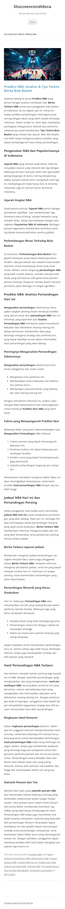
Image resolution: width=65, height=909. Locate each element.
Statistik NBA (34, 866)
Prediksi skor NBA (47, 862)
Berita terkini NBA (40, 858)
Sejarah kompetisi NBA (15, 866)
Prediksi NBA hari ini (27, 862)
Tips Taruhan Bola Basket (16, 870)
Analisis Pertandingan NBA (17, 858)
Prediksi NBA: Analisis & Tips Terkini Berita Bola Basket (31, 88)
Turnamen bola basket (41, 870)
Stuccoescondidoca (32, 6)
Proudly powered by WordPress (18, 903)
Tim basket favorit (50, 866)
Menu (32, 22)
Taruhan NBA (35, 854)
